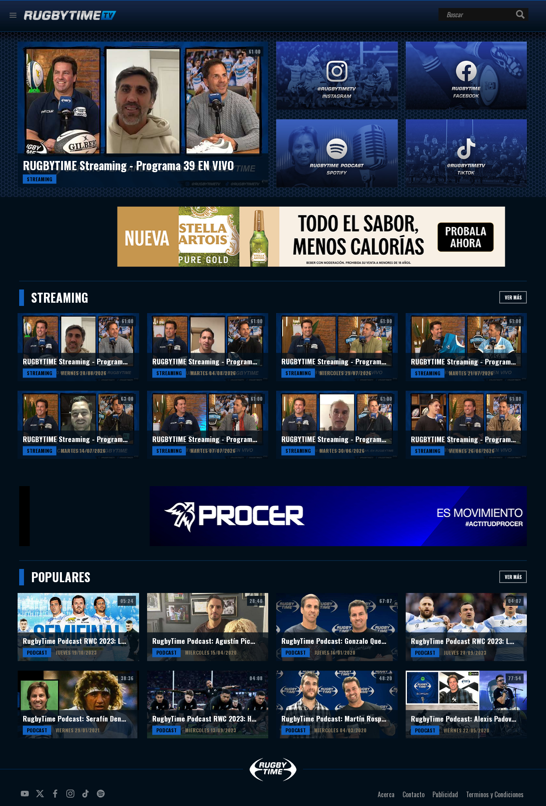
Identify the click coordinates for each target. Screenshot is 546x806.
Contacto (413, 794)
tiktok (87, 797)
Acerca (386, 794)
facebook (56, 797)
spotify (102, 797)
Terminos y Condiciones (495, 794)
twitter (41, 797)
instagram (71, 797)
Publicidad (445, 794)
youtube (26, 797)
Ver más (513, 297)
